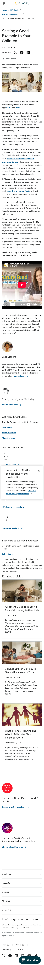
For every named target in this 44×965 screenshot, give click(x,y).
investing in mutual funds (18, 191)
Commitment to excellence (14, 807)
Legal (4, 945)
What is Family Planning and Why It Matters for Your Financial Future (20, 734)
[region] (22, 482)
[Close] (38, 471)
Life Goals (14, 10)
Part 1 (8, 108)
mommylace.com (20, 376)
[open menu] (4, 3)
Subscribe (6, 554)
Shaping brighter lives (12, 847)
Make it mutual (9, 433)
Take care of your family (12, 14)
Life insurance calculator (13, 507)
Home (4, 10)
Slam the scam (8, 438)
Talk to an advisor (10, 405)
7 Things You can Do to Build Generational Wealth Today (20, 670)
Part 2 (18, 108)
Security (5, 950)
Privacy (18, 945)
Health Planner (9, 465)
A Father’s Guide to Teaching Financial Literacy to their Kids (22, 608)
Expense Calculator (11, 528)
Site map (21, 949)
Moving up (7, 427)
